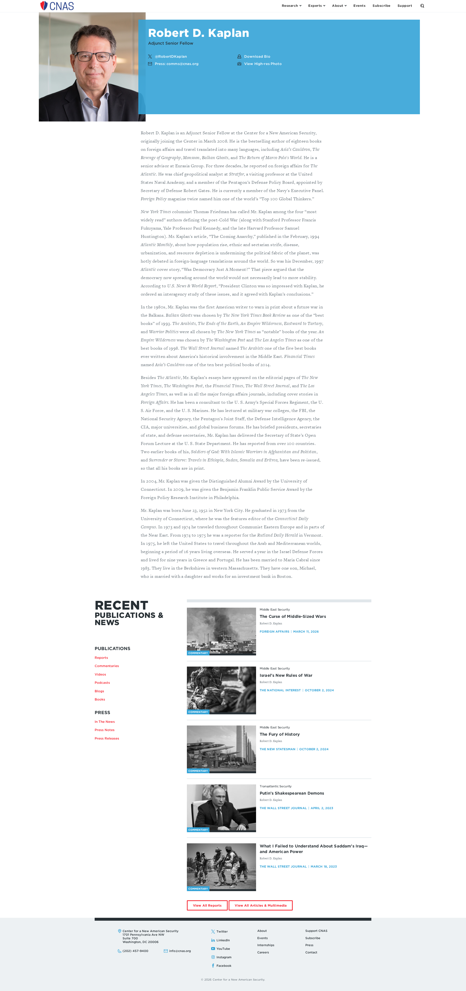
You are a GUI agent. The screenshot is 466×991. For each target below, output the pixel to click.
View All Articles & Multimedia (264, 906)
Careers (263, 952)
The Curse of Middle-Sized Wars (293, 616)
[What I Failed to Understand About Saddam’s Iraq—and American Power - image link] (221, 866)
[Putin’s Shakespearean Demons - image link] (221, 807)
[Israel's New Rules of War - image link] (221, 690)
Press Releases (107, 738)
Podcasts (102, 683)
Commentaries (107, 666)
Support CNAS (316, 931)
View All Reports (210, 906)
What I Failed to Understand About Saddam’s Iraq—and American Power (314, 849)
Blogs (99, 691)
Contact (311, 952)
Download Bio (257, 56)
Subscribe (312, 938)
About (262, 931)
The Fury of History (280, 734)
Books (100, 699)
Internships (265, 945)
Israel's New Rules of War (286, 675)
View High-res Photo (263, 64)
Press (309, 945)
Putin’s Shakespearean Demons (292, 793)
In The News (105, 722)
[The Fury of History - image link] (221, 748)
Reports (101, 658)
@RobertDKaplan (171, 56)
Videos (100, 674)
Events (262, 938)
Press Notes (105, 730)
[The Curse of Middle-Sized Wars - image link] (221, 631)
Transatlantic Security (276, 786)
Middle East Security (275, 609)
